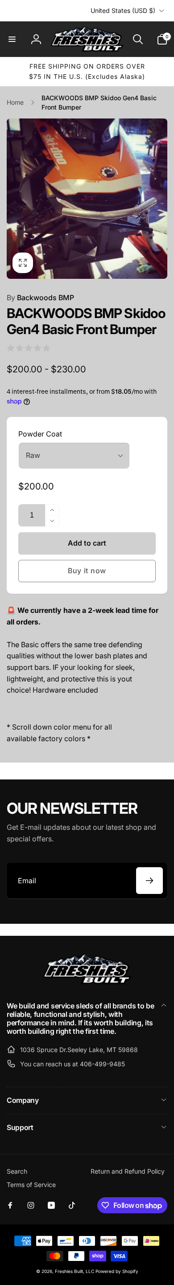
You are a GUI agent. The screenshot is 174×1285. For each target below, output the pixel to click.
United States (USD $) (123, 10)
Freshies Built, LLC (74, 1271)
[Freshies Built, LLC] (87, 982)
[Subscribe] (149, 880)
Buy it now (87, 570)
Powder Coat (40, 433)
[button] (12, 39)
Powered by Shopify (116, 1271)
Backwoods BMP (40, 297)
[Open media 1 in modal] (87, 198)
